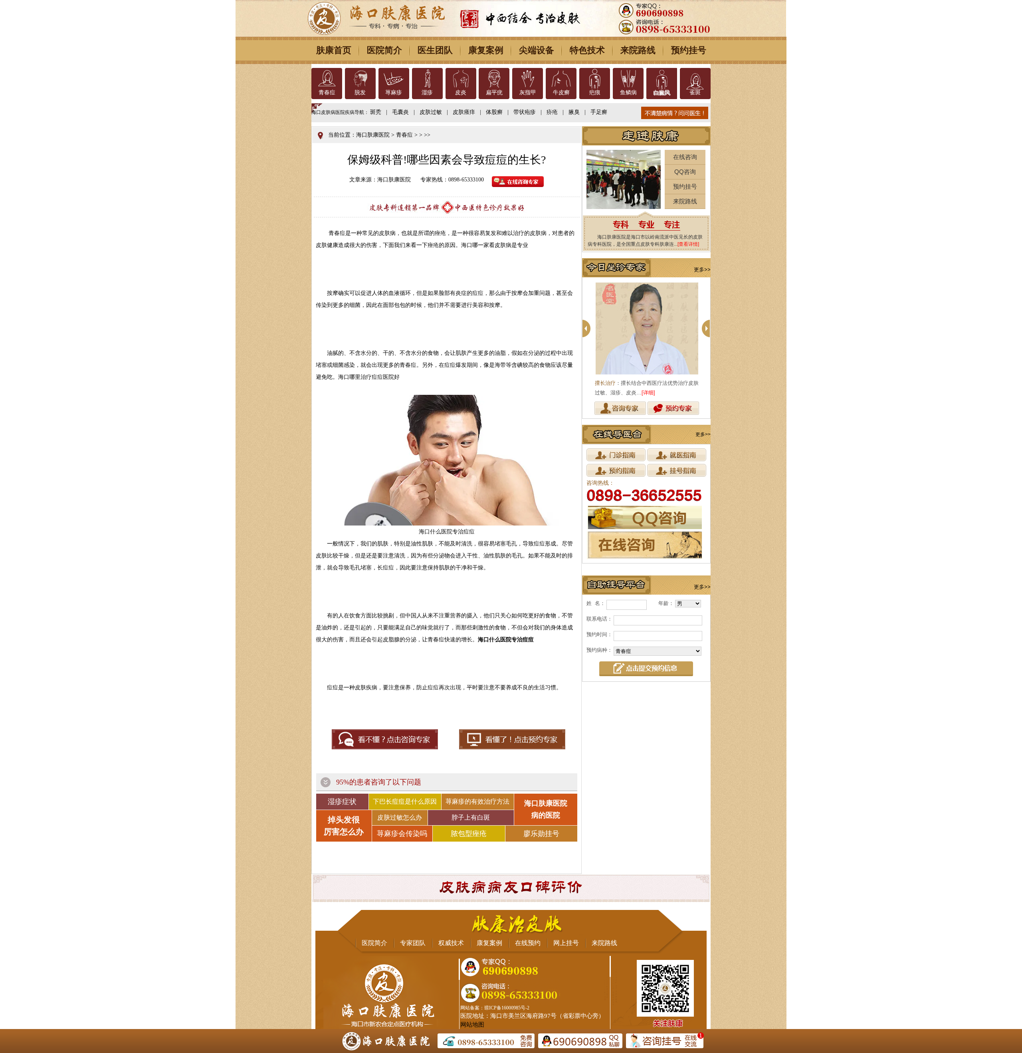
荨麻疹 (393, 93)
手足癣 (598, 112)
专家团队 (413, 943)
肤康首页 (333, 50)
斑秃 (375, 112)
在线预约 (528, 943)
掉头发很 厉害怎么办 (344, 825)
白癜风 (661, 93)
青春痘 (327, 93)
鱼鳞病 (628, 93)
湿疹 (427, 93)
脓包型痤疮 (469, 834)
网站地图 (472, 1024)
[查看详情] (688, 244)
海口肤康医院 (373, 135)
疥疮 (552, 112)
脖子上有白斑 (471, 817)
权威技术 (451, 943)
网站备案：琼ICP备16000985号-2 (494, 1008)
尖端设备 (536, 50)
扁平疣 (494, 93)
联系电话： (599, 619)
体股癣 (494, 112)
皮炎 (460, 93)
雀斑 (695, 93)
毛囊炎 (400, 112)
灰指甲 (527, 93)
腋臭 (574, 112)
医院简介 (384, 50)
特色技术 (587, 50)
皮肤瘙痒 (464, 112)
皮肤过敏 (431, 112)
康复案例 (485, 50)
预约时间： (599, 634)
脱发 (360, 93)
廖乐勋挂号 (541, 834)
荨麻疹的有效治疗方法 (477, 801)
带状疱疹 (524, 112)
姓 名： (595, 603)
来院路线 (638, 50)
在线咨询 (685, 156)
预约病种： (599, 650)
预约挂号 (688, 50)
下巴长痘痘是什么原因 (405, 801)
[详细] (648, 393)
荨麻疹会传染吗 (402, 834)
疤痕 (594, 93)
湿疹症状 (342, 802)
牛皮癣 (561, 93)
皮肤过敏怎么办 (399, 817)
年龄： (666, 603)
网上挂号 (566, 943)
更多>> (702, 270)
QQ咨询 (685, 171)
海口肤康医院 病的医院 (545, 809)
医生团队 (435, 50)
